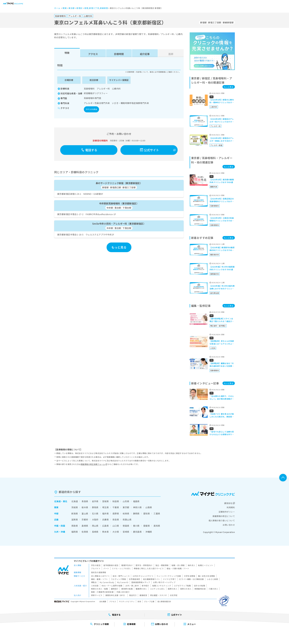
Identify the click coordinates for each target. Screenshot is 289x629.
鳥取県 (74, 525)
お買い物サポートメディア (164, 582)
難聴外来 (213, 186)
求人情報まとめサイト (100, 576)
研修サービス (96, 595)
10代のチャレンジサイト (143, 576)
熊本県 (105, 531)
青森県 (85, 501)
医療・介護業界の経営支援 (102, 592)
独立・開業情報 (162, 565)
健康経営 (143, 595)
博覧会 (94, 582)
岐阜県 (126, 513)
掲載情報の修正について (224, 516)
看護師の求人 (141, 588)
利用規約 (231, 507)
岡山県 (95, 525)
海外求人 (191, 565)
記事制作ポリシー (227, 511)
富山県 (85, 513)
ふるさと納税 (212, 579)
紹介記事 (145, 54)
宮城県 (105, 501)
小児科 (212, 348)
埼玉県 (105, 507)
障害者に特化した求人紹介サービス (149, 568)
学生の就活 (95, 565)
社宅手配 (173, 595)
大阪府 (95, 519)
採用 (139, 601)
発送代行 (133, 595)
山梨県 (148, 507)
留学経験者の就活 (110, 565)
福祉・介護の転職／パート (178, 568)
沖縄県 (148, 531)
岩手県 (95, 501)
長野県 (115, 513)
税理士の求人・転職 (99, 588)
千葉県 (115, 507)
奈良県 (115, 519)
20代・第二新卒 (132, 585)
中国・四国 (59, 525)
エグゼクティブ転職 (182, 585)
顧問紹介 (114, 588)
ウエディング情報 (118, 579)
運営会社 (228, 503)
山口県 (115, 525)
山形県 (126, 501)
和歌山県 (127, 519)
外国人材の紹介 (123, 592)
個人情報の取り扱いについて (222, 520)
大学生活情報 (189, 576)
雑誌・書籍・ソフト (99, 579)
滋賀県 (74, 519)
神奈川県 (137, 507)
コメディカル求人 (157, 588)
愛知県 (146, 513)
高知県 (157, 525)
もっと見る (119, 247)
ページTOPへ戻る (283, 477)
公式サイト (151, 150)
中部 (56, 513)
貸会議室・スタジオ (158, 595)
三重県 (157, 513)
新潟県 (74, 513)
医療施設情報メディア (140, 582)
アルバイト (95, 568)
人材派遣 (95, 585)
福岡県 (74, 531)
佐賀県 (85, 531)
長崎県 (95, 531)
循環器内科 (214, 274)
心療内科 (213, 107)
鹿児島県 (137, 531)
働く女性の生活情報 (206, 576)
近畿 (56, 519)
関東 (56, 507)
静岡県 (136, 513)
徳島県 (126, 525)
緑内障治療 (214, 293)
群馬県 (95, 507)
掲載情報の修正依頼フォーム (93, 464)
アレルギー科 (215, 126)
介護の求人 (213, 588)
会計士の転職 (199, 585)
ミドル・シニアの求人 (121, 568)
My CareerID (122, 582)
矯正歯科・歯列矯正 (218, 325)
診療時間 (119, 54)
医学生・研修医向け (144, 565)
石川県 (95, 513)
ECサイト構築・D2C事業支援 (191, 579)
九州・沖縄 (59, 531)
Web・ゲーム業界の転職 (112, 585)
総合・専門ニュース (121, 576)
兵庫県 (105, 519)
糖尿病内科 (214, 254)
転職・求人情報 (178, 565)
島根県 (85, 525)
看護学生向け (127, 565)
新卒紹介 (145, 585)
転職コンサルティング (161, 585)
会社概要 (102, 601)
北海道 (57, 501)
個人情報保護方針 (164, 601)
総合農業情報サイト (151, 579)
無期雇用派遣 (200, 588)
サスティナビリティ (127, 601)
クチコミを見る (91, 109)
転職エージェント (205, 565)
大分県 (115, 531)
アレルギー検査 (216, 145)
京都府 (85, 519)
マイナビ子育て (169, 579)
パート (106, 568)
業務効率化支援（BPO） (115, 595)
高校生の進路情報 (98, 572)
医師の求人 (172, 588)
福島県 (136, 501)
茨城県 (74, 507)
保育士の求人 (185, 588)
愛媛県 (146, 525)
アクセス (93, 54)
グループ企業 (149, 601)
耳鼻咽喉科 (214, 206)
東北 (65, 501)
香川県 (136, 525)
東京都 (126, 507)
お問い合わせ (229, 524)
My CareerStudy (107, 582)
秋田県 (115, 501)
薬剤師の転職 (127, 588)
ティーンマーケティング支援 (169, 576)
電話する (91, 150)
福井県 (105, 513)
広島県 (105, 525)
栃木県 (85, 507)
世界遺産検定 (134, 579)
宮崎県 (126, 531)
